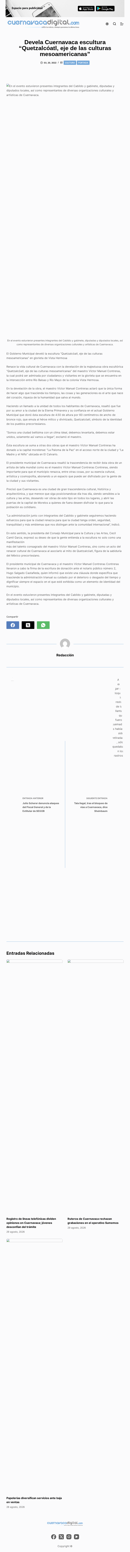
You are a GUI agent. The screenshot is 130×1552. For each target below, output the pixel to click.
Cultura (70, 62)
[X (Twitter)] (28, 625)
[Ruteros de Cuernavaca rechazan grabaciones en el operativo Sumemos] (96, 1086)
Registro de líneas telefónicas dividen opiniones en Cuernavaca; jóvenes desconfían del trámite (31, 1223)
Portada (83, 62)
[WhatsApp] (43, 625)
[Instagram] (68, 1536)
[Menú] (122, 24)
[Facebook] (12, 625)
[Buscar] (114, 23)
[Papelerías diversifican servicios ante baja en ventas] (34, 1366)
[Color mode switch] (107, 24)
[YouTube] (76, 1536)
